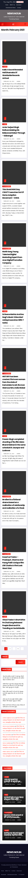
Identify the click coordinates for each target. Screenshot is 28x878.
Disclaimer (18, 4)
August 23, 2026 (10, 820)
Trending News (6, 373)
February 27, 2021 (9, 266)
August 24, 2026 (10, 784)
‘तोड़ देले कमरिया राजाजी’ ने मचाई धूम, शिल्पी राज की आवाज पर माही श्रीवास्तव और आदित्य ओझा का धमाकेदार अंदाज (13, 677)
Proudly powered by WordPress (9, 865)
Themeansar (15, 867)
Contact (19, 7)
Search (4, 657)
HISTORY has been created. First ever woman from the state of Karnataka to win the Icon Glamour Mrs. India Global (13, 382)
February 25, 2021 (9, 571)
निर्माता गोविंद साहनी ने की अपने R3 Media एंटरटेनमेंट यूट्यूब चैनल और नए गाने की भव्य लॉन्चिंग (13, 693)
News (6, 794)
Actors (4, 124)
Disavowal (19, 870)
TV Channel (21, 874)
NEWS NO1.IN (14, 13)
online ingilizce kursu (9, 718)
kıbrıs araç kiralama (8, 726)
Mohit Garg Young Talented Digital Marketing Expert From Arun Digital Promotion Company (12, 257)
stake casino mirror (8, 751)
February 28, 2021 (9, 81)
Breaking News (6, 186)
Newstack (24, 865)
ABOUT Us (12, 4)
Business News (6, 248)
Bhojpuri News (6, 554)
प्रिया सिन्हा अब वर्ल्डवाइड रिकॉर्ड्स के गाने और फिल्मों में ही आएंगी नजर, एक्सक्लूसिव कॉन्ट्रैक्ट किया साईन (14, 720)
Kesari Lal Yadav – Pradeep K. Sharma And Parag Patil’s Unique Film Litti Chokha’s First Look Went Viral (13, 563)
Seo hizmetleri (7, 734)
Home (6, 4)
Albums (5, 66)
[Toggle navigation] (13, 24)
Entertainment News (11, 7)
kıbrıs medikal (7, 743)
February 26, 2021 (9, 326)
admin (18, 81)
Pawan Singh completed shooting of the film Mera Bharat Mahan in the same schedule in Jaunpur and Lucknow (14, 445)
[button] (23, 24)
